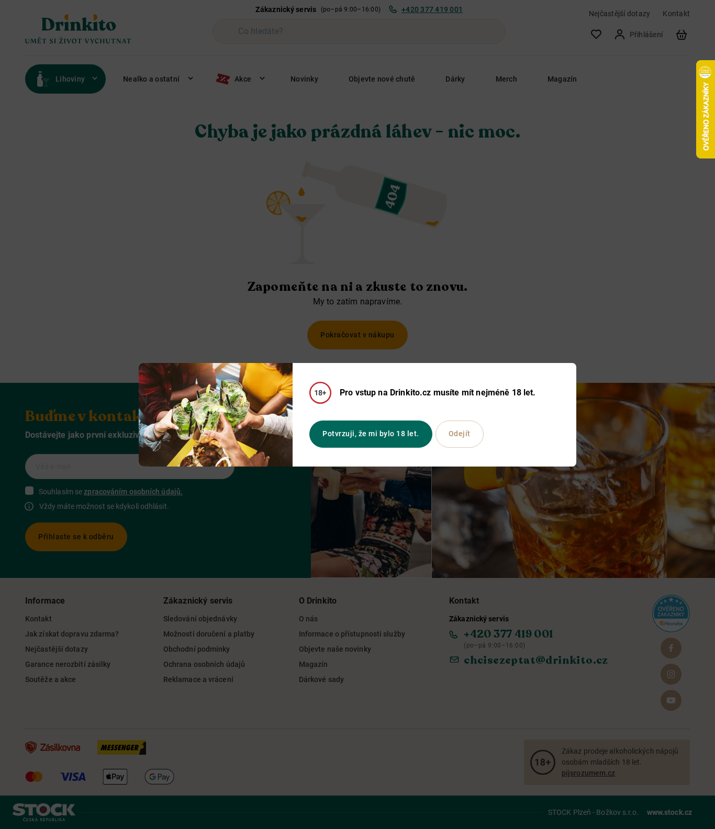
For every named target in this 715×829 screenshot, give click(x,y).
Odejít (460, 433)
